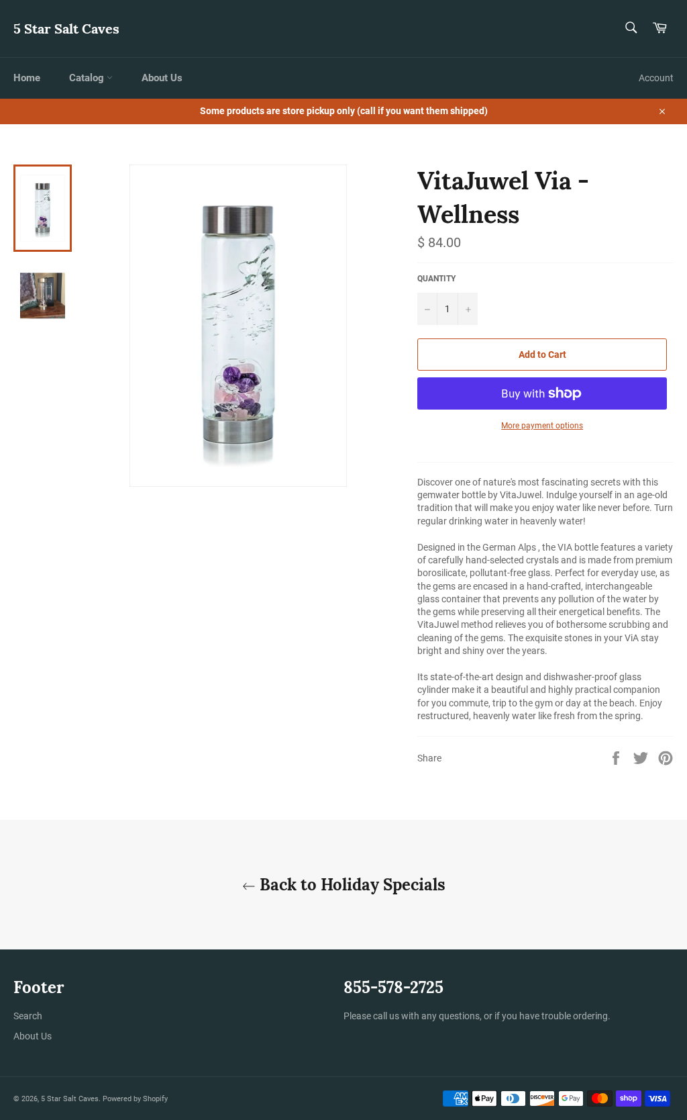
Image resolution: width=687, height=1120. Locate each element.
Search (27, 1016)
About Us (162, 78)
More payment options (542, 425)
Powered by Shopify (135, 1098)
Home (26, 78)
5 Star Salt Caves (66, 28)
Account (656, 78)
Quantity (436, 278)
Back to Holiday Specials (350, 884)
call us (386, 1016)
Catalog (88, 78)
